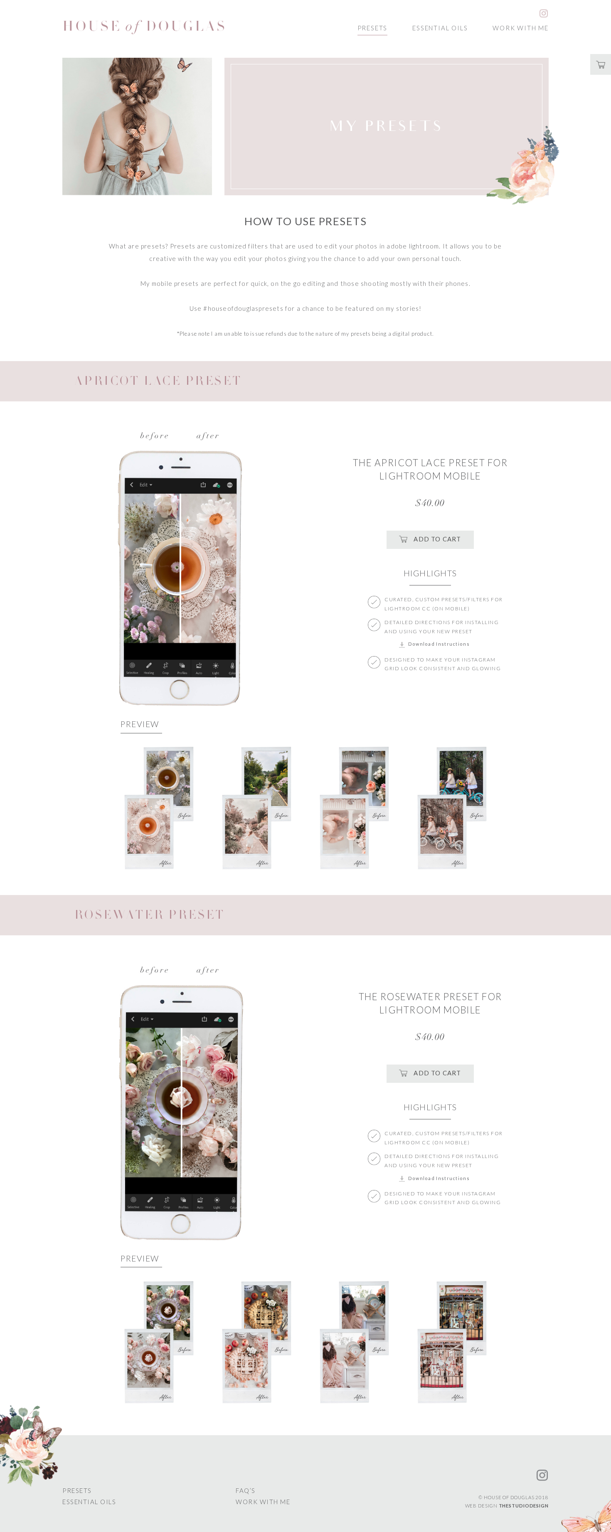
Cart (600, 64)
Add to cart (437, 538)
